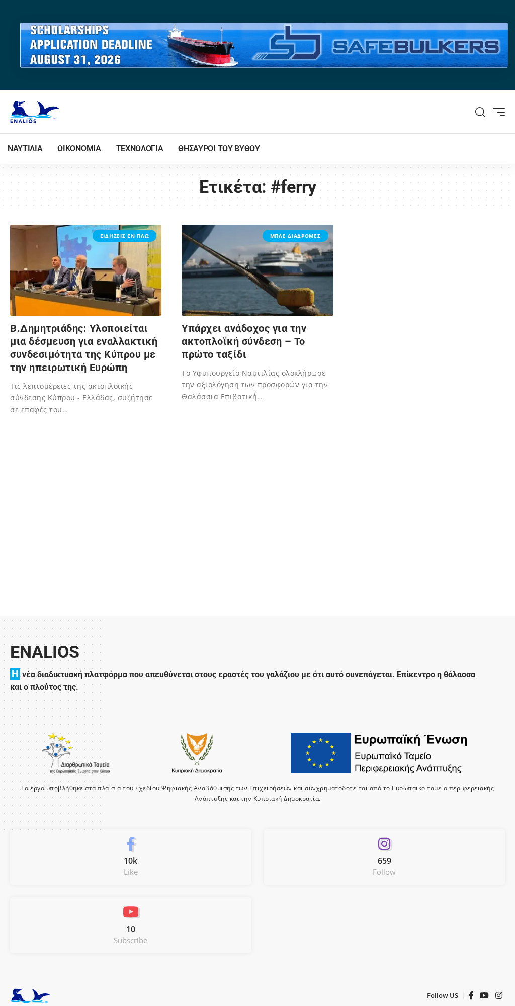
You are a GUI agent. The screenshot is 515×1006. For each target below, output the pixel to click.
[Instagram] (384, 857)
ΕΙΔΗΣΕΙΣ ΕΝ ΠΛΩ (124, 235)
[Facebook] (130, 857)
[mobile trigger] (496, 112)
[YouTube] (484, 995)
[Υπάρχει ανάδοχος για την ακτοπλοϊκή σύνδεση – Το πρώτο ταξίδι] (257, 270)
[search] (480, 112)
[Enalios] (34, 112)
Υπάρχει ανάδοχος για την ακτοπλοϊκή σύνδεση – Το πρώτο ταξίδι (244, 341)
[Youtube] (130, 925)
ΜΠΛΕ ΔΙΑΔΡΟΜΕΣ (295, 235)
